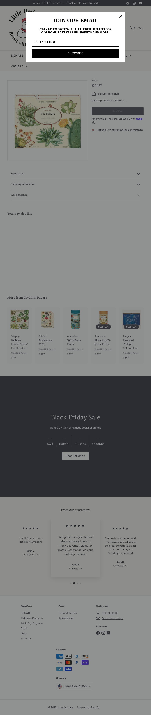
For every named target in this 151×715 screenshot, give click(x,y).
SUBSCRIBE (75, 53)
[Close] (120, 16)
